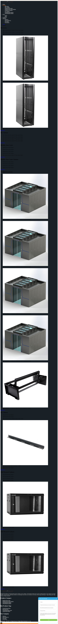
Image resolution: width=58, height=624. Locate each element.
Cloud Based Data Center (7, 610)
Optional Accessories (9, 10)
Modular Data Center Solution (10, 9)
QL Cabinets (7, 11)
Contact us (5, 17)
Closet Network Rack (6, 608)
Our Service (7, 22)
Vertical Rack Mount (6, 611)
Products (4, 5)
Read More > (2, 130)
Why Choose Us (8, 20)
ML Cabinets (7, 7)
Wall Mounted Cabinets (9, 12)
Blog (6, 16)
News (4, 14)
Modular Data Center (9, 8)
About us (4, 18)
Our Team (7, 21)
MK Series (7, 6)
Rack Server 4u (5, 609)
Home (4, 4)
